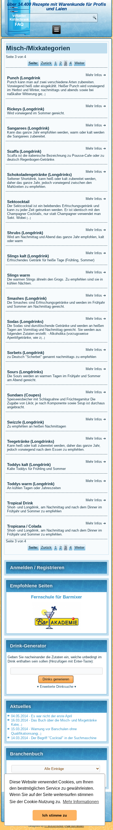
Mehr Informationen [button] (81, 801)
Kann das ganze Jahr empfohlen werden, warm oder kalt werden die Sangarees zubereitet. (56, 130)
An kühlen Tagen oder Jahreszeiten (56, 484)
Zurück (46, 63)
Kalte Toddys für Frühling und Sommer (56, 465)
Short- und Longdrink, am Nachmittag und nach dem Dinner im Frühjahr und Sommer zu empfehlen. (56, 528)
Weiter (79, 63)
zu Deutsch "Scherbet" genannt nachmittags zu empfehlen (56, 353)
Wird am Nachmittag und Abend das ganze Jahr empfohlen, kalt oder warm (56, 235)
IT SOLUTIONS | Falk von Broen (64, 825)
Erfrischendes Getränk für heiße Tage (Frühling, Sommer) (56, 256)
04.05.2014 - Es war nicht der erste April (41, 716)
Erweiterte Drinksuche (56, 687)
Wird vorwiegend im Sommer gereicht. (56, 109)
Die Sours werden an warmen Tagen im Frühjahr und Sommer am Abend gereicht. (56, 374)
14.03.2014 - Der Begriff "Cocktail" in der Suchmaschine (53, 738)
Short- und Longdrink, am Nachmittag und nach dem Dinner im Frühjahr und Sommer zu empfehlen (56, 505)
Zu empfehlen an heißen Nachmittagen (56, 422)
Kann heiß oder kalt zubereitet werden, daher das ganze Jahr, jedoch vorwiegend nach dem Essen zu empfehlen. (56, 443)
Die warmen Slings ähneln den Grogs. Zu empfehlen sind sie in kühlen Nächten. (56, 277)
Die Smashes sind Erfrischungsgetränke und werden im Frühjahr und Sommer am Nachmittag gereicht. (56, 300)
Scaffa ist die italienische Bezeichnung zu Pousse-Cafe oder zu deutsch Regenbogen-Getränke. (56, 153)
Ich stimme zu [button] (54, 815)
